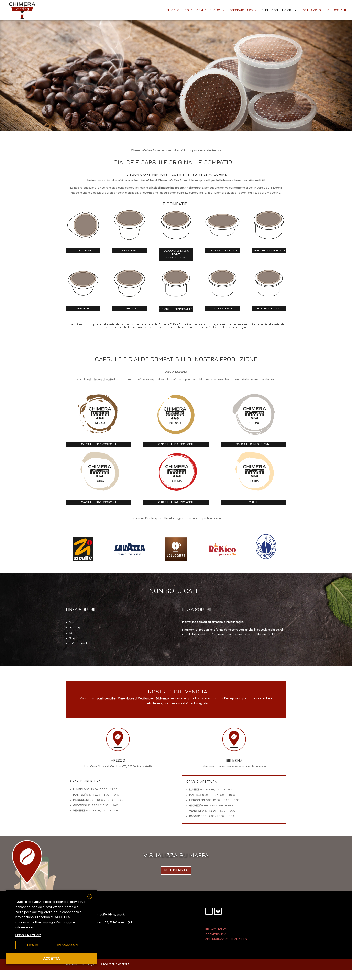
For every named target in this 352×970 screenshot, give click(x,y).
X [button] (89, 896)
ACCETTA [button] (51, 958)
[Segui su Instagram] (218, 911)
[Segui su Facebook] (209, 911)
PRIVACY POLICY (216, 929)
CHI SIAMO (173, 10)
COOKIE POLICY (215, 934)
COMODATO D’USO (241, 10)
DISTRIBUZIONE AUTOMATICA (202, 10)
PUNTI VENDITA (176, 870)
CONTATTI (340, 10)
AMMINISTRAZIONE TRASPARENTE (227, 939)
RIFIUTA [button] (32, 944)
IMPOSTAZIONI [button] (67, 944)
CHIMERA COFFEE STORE (277, 10)
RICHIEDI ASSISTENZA (315, 10)
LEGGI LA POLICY (28, 935)
